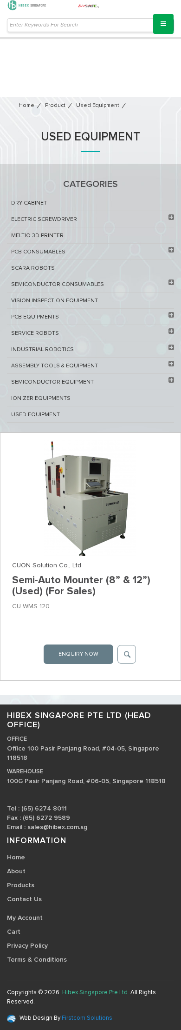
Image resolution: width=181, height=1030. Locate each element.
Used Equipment (97, 105)
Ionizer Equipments (41, 398)
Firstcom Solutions (86, 1018)
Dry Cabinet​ (29, 203)
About (16, 871)
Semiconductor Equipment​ (52, 382)
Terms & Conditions (37, 960)
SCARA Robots (33, 268)
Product (55, 105)
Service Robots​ (35, 333)
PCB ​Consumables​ (38, 252)
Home (26, 105)
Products (20, 885)
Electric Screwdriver (44, 219)
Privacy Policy (27, 946)
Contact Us (24, 899)
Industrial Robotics (42, 349)
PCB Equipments (35, 317)
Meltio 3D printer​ (37, 236)
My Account (25, 918)
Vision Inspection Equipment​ (54, 301)
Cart (13, 932)
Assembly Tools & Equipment (54, 366)
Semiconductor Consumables (57, 284)
